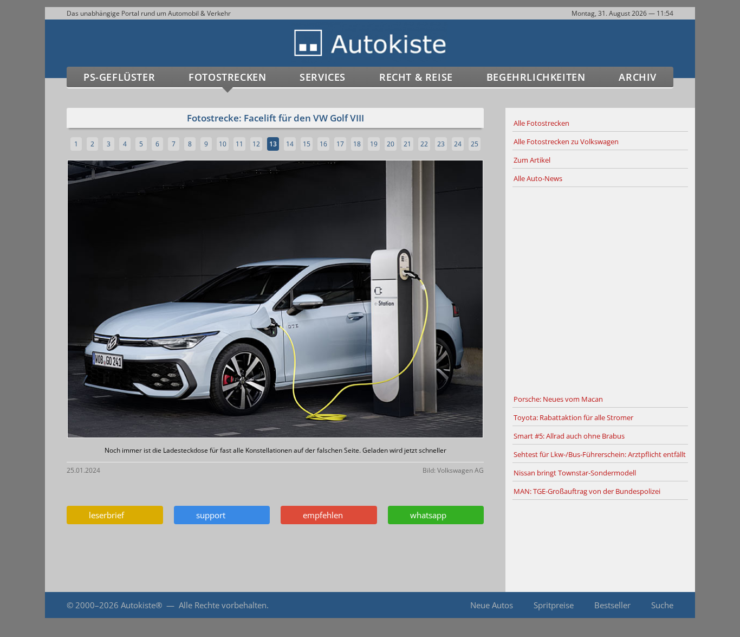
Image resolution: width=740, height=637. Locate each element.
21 (407, 144)
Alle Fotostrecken (541, 123)
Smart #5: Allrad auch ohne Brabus (569, 436)
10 (222, 144)
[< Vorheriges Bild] (117, 300)
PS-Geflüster (119, 76)
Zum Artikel (532, 160)
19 (374, 144)
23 (441, 144)
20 (390, 144)
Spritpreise (554, 605)
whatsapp (426, 515)
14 (290, 144)
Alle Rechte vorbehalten (223, 605)
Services (323, 76)
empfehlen (320, 515)
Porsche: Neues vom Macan (558, 399)
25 (474, 144)
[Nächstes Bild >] (344, 300)
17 (340, 144)
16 (323, 144)
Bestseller (612, 605)
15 (306, 144)
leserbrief (104, 515)
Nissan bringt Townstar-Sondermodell (575, 473)
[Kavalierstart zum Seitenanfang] (672, 605)
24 (458, 144)
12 (256, 144)
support (208, 515)
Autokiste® (141, 605)
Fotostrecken (227, 76)
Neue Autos (491, 605)
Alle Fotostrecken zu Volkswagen (566, 141)
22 (424, 144)
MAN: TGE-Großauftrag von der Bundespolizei (587, 491)
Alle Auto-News (538, 178)
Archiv (638, 76)
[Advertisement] (600, 289)
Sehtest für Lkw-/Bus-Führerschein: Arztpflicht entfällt (600, 454)
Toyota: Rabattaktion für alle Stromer (573, 417)
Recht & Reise (416, 76)
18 (357, 144)
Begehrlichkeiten (536, 76)
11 (239, 144)
